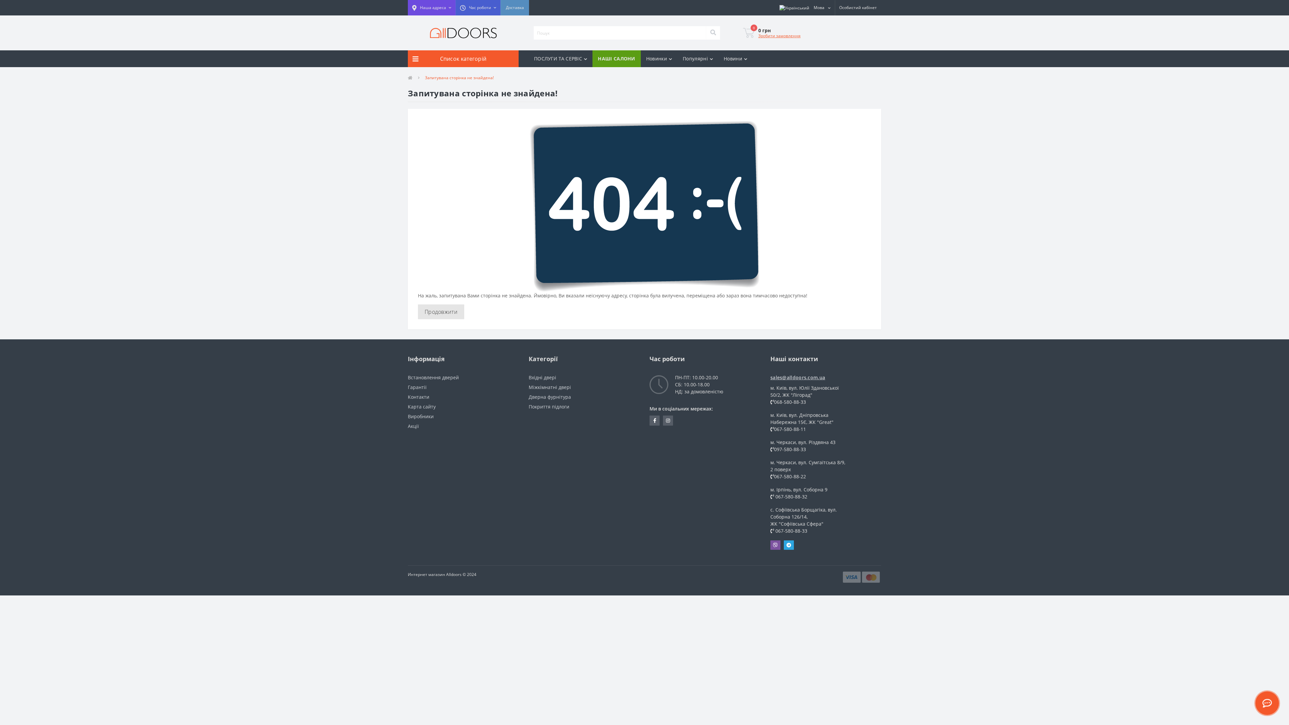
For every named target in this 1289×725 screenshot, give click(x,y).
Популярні (695, 58)
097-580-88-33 (790, 449)
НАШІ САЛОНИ (616, 58)
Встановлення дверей (433, 377)
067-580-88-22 (790, 476)
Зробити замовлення (779, 36)
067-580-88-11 (790, 429)
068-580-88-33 (790, 402)
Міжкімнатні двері (550, 387)
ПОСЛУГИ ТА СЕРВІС (558, 58)
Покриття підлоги (549, 406)
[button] (432, 7)
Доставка (515, 7)
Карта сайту (422, 406)
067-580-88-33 (790, 531)
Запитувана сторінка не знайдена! (459, 78)
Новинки (656, 58)
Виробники (421, 416)
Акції (413, 426)
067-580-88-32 (790, 496)
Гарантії (417, 387)
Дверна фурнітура (550, 397)
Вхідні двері (542, 377)
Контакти (418, 397)
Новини (733, 58)
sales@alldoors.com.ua (797, 377)
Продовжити (441, 312)
